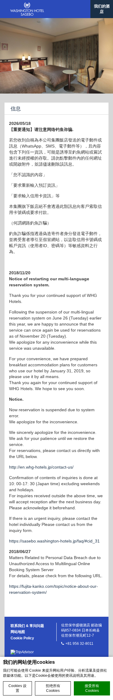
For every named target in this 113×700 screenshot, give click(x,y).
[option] (56, 56)
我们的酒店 (102, 9)
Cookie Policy (22, 638)
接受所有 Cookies (92, 688)
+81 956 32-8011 (79, 643)
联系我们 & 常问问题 (27, 626)
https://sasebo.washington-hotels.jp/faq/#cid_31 (54, 541)
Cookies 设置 (17, 688)
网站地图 (18, 632)
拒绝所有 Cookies (53, 688)
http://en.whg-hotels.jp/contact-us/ (41, 467)
